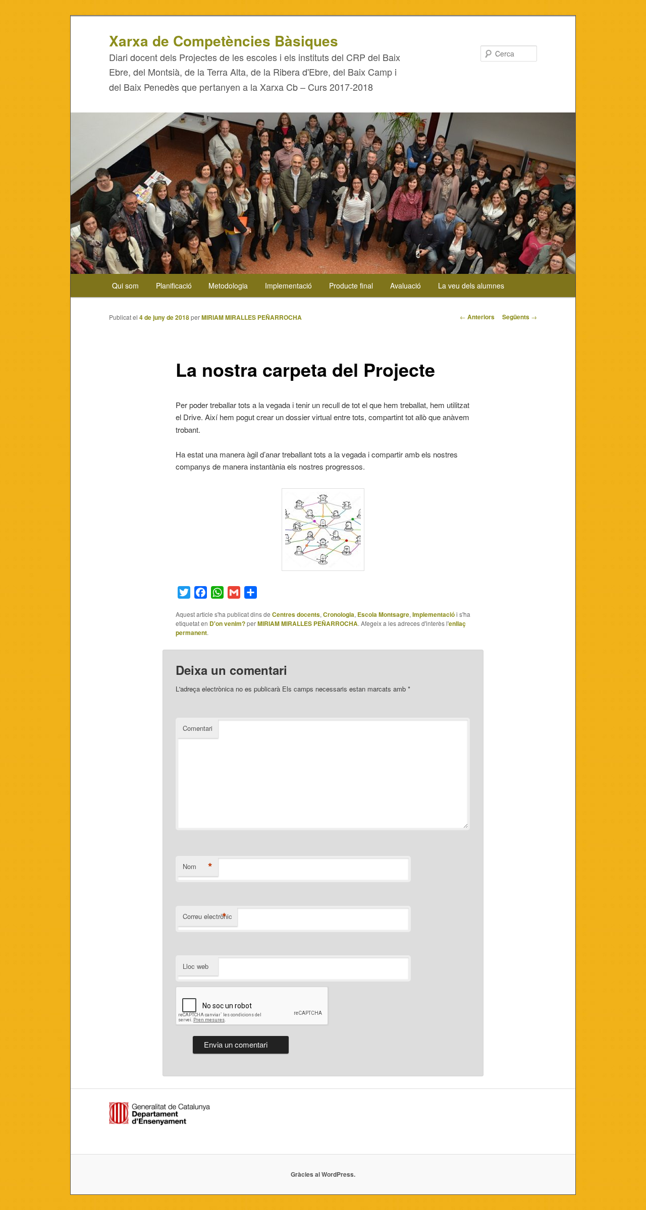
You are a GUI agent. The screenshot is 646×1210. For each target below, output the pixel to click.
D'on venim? (227, 623)
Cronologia (338, 614)
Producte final (351, 285)
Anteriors (477, 316)
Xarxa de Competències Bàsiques (223, 40)
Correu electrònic (207, 916)
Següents (519, 316)
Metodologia (228, 285)
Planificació (174, 285)
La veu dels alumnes (471, 285)
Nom (197, 866)
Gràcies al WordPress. (323, 1174)
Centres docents (296, 614)
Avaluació (405, 285)
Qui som (125, 285)
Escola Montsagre (383, 614)
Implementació (288, 285)
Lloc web (195, 966)
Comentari (197, 728)
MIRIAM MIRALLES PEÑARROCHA (251, 317)
